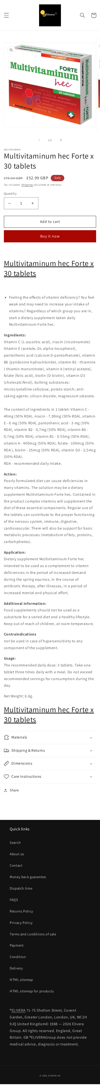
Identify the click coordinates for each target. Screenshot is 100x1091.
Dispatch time (21, 888)
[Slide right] (61, 140)
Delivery (16, 968)
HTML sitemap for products (32, 991)
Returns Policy (21, 911)
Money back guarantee (28, 876)
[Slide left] (39, 140)
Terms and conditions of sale (33, 934)
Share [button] (14, 790)
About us (17, 854)
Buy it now (50, 236)
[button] (6, 15)
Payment (17, 945)
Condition (18, 956)
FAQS (14, 899)
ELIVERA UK (54, 1075)
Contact (16, 865)
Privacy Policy (21, 922)
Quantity (10, 193)
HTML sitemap (21, 979)
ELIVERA (18, 1010)
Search (15, 842)
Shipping (27, 184)
